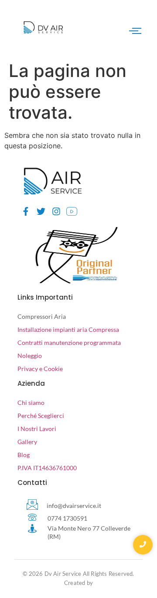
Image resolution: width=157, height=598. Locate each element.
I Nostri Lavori (36, 428)
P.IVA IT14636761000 (47, 467)
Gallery (27, 441)
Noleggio (29, 355)
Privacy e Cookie (40, 368)
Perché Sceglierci (40, 415)
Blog (23, 454)
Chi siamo (30, 402)
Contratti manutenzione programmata (69, 342)
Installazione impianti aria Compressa (68, 329)
